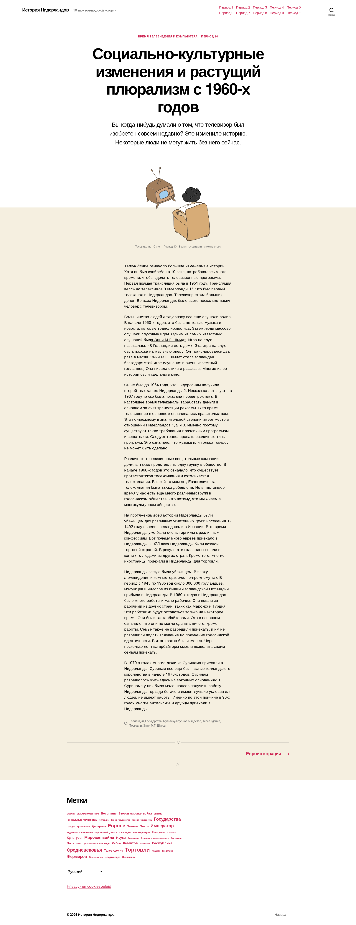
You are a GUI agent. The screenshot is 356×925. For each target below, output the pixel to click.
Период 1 (226, 7)
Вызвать (158, 813)
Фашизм (156, 850)
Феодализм (167, 850)
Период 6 (226, 13)
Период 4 (277, 7)
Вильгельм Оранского (88, 813)
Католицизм (125, 832)
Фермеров (77, 856)
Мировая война (99, 837)
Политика (74, 843)
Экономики (128, 857)
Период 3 (260, 7)
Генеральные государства (82, 819)
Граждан (71, 826)
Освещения (133, 838)
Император (162, 825)
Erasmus (71, 813)
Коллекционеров (141, 832)
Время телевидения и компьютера (168, 36)
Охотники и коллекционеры (155, 838)
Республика (162, 842)
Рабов (116, 843)
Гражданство (83, 826)
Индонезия (72, 832)
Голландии (136, 721)
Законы (132, 826)
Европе (116, 825)
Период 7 (243, 13)
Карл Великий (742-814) (106, 832)
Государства (153, 721)
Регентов (130, 843)
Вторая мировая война (135, 813)
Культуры (74, 837)
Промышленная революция (96, 843)
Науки (121, 837)
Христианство (96, 857)
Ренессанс (145, 843)
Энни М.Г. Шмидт (154, 725)
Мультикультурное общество (182, 721)
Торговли (135, 725)
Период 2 (243, 7)
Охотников (176, 838)
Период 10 (294, 13)
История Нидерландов (45, 9)
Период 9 (277, 13)
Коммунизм (159, 832)
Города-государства (142, 819)
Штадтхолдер (112, 857)
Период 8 (260, 13)
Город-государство (120, 819)
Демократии (99, 826)
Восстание (108, 813)
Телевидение (211, 721)
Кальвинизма (86, 832)
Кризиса (171, 832)
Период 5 (294, 7)
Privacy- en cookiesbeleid (89, 886)
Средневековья (84, 849)
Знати (144, 826)
